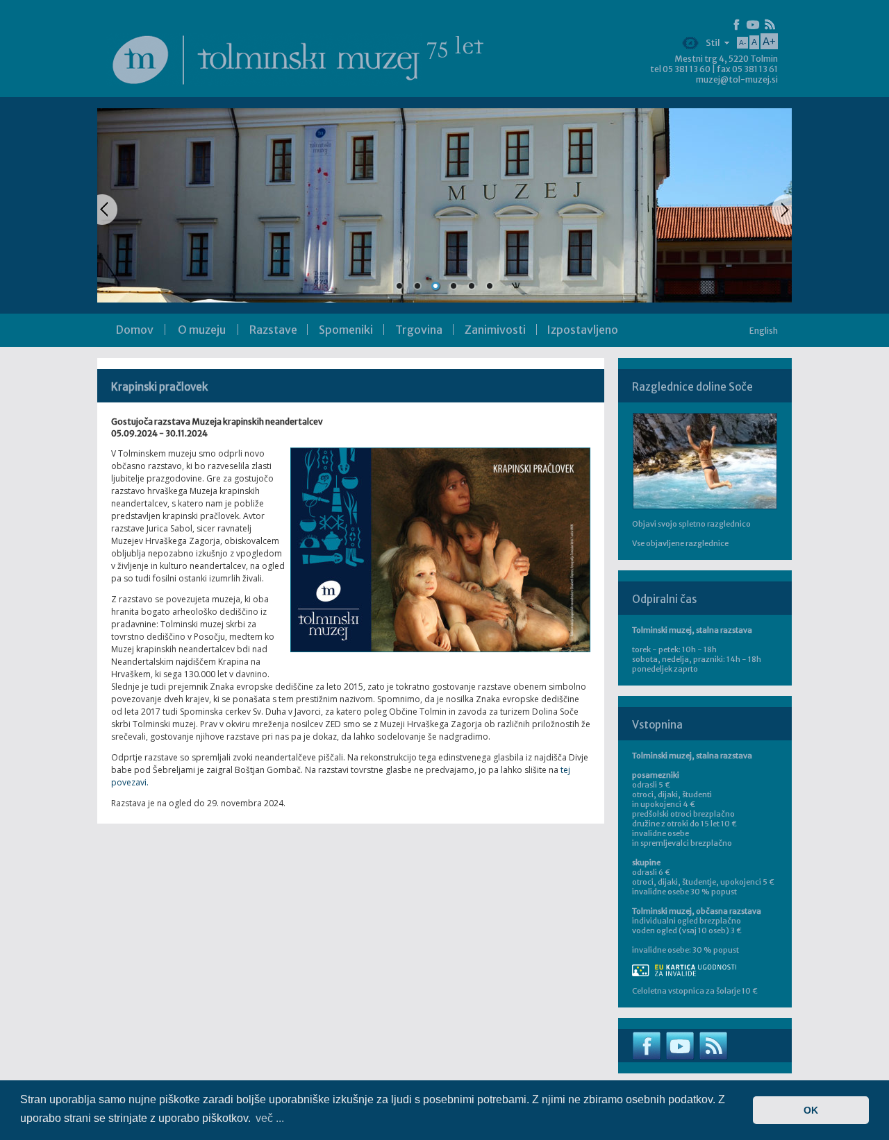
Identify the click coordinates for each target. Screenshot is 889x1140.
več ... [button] (270, 1118)
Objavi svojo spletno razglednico (691, 524)
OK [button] (811, 1110)
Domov (134, 330)
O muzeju (202, 330)
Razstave (273, 330)
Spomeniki (346, 330)
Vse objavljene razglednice (680, 543)
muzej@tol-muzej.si (737, 79)
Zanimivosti (495, 330)
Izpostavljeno (582, 330)
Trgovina (418, 330)
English (763, 330)
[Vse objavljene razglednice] (705, 461)
